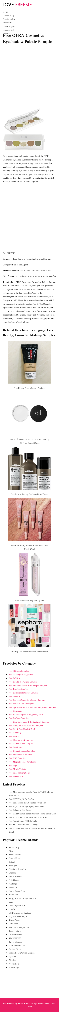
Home (5, 11)
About (29, 1006)
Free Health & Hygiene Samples (23, 681)
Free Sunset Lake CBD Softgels (23, 820)
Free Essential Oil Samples (20, 754)
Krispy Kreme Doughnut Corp (22, 898)
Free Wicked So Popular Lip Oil (29, 600)
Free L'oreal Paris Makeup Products (29, 388)
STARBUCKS (15, 938)
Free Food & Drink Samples (21, 703)
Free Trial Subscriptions (19, 772)
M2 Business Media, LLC (20, 912)
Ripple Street (14, 920)
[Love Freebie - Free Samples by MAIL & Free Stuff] (17, 5)
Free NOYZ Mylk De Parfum (21, 799)
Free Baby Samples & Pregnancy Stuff (26, 714)
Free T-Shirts (14, 678)
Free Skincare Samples (19, 670)
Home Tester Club (17, 890)
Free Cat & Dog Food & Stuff (22, 729)
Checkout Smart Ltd (17, 869)
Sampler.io (13, 923)
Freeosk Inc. (14, 887)
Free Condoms (15, 747)
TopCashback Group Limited (22, 952)
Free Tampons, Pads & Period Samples (26, 725)
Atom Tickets (15, 854)
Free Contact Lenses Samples (22, 750)
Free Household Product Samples (23, 692)
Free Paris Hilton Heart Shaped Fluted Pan (27, 802)
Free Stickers (14, 696)
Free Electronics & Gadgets (21, 739)
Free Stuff (7, 22)
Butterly (12, 861)
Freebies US (8, 29)
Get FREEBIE (9, 253)
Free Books (14, 736)
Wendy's (12, 960)
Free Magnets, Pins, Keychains (22, 761)
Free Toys (13, 765)
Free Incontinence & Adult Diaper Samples (28, 685)
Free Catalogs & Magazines (21, 674)
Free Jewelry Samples (18, 689)
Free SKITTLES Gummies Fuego (23, 824)
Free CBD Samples (17, 758)
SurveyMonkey (15, 941)
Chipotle (12, 872)
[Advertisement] (29, 76)
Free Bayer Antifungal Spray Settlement (26, 806)
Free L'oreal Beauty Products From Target (29, 494)
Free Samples (9, 19)
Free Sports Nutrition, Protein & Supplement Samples (32, 707)
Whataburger (14, 967)
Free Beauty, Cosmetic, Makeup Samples (32, 258)
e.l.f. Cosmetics (15, 876)
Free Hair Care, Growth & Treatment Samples (29, 721)
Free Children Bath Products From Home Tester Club (32, 813)
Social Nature (15, 930)
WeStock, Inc (14, 963)
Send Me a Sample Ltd (19, 927)
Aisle (11, 850)
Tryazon (12, 956)
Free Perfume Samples (18, 718)
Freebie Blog (8, 15)
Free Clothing (15, 732)
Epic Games (14, 879)
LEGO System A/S (17, 905)
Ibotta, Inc (13, 894)
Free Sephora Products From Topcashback (29, 651)
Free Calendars (15, 710)
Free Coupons (9, 26)
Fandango (13, 883)
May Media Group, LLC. (20, 916)
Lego (11, 901)
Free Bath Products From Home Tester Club (28, 817)
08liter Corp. (14, 847)
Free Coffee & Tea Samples (21, 743)
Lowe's (12, 909)
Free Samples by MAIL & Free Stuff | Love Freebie (25, 1003)
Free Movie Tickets (17, 769)
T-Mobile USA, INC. (18, 945)
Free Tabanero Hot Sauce (20, 809)
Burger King (14, 858)
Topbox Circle (15, 949)
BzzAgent (23, 264)
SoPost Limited (15, 934)
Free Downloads (16, 776)
